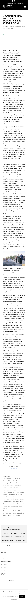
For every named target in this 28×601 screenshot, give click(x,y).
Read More (14, 599)
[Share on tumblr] (16, 469)
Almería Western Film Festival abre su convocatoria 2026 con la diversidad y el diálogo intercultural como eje (14, 499)
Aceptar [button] (22, 596)
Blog (6, 26)
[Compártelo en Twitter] (14, 469)
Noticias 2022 (9, 28)
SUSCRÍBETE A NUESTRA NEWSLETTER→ (14, 540)
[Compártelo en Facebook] (12, 469)
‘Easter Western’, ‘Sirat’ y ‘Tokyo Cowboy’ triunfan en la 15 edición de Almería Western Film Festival (13, 513)
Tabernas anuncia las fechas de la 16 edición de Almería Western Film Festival (13, 506)
